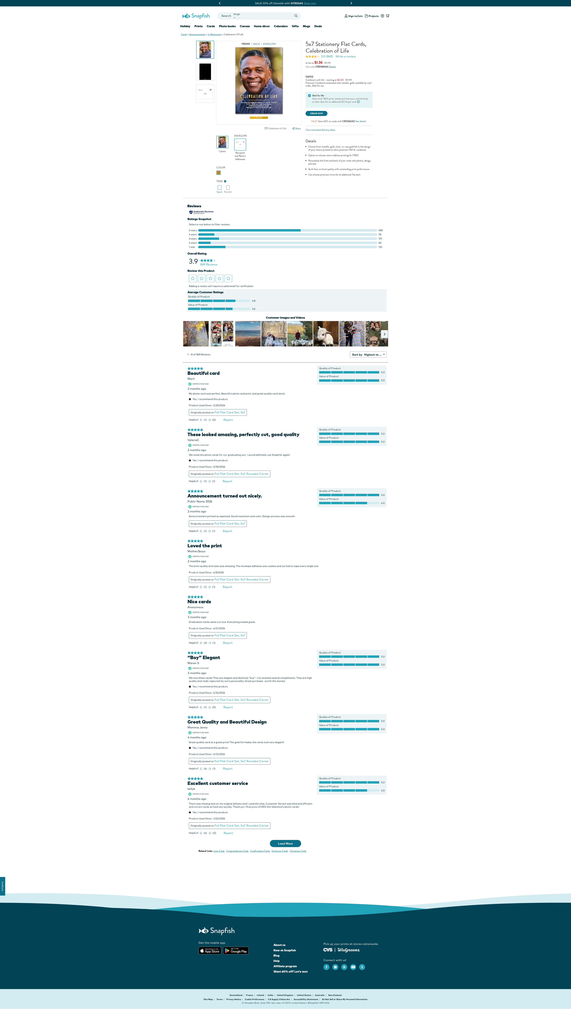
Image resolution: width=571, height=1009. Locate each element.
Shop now (312, 3)
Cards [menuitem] (211, 26)
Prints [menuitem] (198, 26)
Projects (374, 16)
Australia (320, 995)
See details (360, 121)
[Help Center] (382, 16)
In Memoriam (214, 34)
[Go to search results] (296, 16)
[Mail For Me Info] (358, 102)
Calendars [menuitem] (281, 26)
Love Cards (219, 851)
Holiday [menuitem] (185, 26)
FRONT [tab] (246, 44)
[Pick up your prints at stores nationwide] (327, 949)
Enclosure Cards (280, 851)
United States (304, 995)
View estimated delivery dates (320, 130)
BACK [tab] (256, 44)
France (250, 995)
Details (332, 67)
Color (220, 167)
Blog (276, 955)
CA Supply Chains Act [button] (279, 999)
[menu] (296, 128)
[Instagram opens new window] (336, 965)
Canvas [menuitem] (245, 26)
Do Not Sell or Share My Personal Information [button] (344, 999)
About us (279, 945)
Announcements (197, 34)
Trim (219, 181)
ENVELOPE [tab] (269, 44)
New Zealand (335, 995)
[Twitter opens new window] (363, 965)
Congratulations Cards (237, 851)
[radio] (218, 173)
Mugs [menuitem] (306, 26)
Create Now (316, 113)
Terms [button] (220, 999)
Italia (271, 995)
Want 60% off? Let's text (290, 971)
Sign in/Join (355, 16)
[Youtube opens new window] (354, 965)
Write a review (345, 56)
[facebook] (327, 965)
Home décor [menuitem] (262, 26)
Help (276, 961)
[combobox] (259, 16)
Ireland (260, 995)
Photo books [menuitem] (227, 26)
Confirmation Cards (260, 851)
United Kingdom (285, 995)
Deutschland (236, 995)
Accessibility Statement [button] (306, 999)
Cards (184, 34)
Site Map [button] (208, 999)
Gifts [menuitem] (295, 26)
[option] (205, 50)
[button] (266, 128)
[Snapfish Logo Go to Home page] (196, 16)
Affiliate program (285, 966)
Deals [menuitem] (318, 26)
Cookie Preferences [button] (254, 999)
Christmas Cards (298, 851)
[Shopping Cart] (387, 16)
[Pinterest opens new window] (345, 965)
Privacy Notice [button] (233, 999)
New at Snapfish (284, 950)
